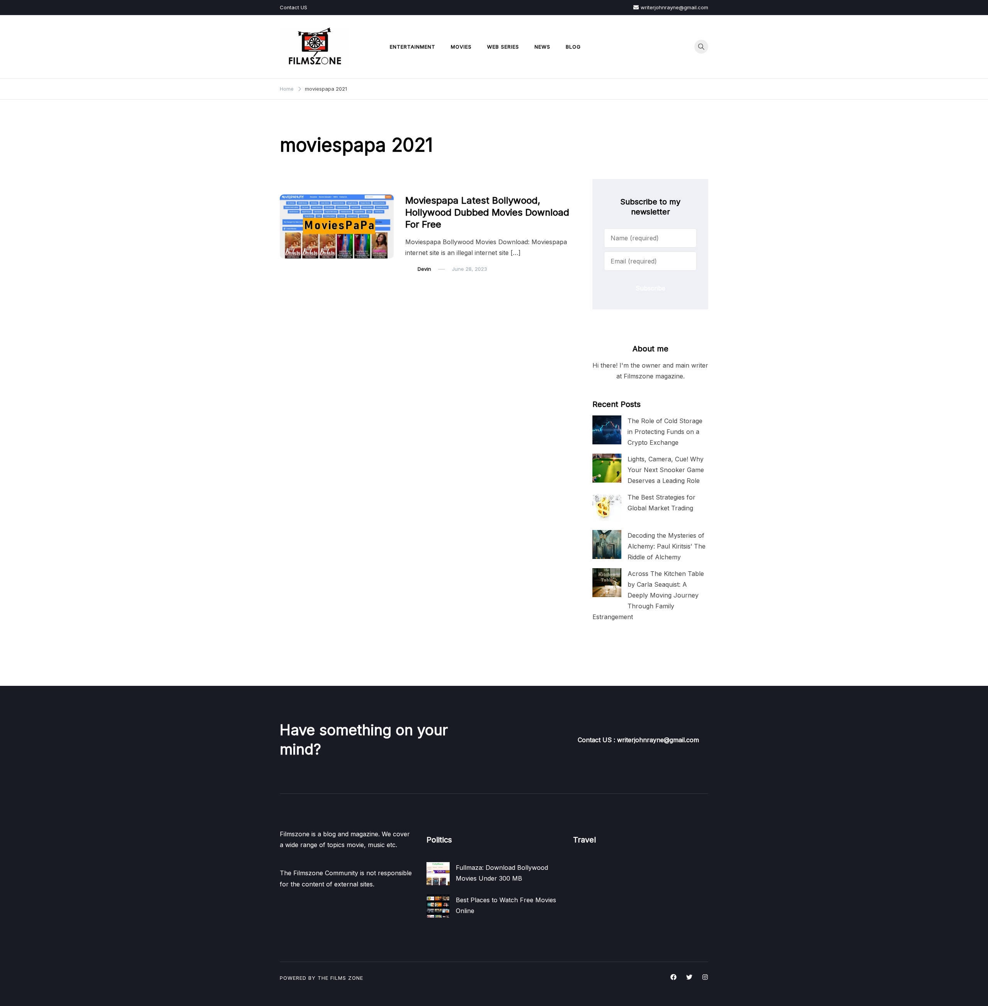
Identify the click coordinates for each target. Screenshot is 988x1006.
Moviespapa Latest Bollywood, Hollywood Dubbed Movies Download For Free (487, 212)
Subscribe (650, 288)
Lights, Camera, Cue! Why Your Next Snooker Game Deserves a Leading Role (666, 469)
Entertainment (412, 47)
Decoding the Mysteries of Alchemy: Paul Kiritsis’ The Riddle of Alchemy (666, 546)
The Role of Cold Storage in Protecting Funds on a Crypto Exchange (665, 431)
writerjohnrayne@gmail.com (674, 7)
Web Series (503, 47)
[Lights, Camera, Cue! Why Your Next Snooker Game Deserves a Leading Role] (606, 468)
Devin (424, 269)
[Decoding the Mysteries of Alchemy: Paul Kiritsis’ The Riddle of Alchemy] (606, 544)
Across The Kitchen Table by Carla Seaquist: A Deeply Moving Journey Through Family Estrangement (648, 595)
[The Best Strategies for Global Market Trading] (606, 506)
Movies (461, 47)
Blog (573, 47)
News (542, 47)
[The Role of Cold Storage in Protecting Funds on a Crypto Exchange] (606, 429)
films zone (346, 978)
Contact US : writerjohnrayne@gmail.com (638, 740)
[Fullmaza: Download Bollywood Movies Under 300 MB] (438, 873)
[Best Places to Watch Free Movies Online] (438, 906)
